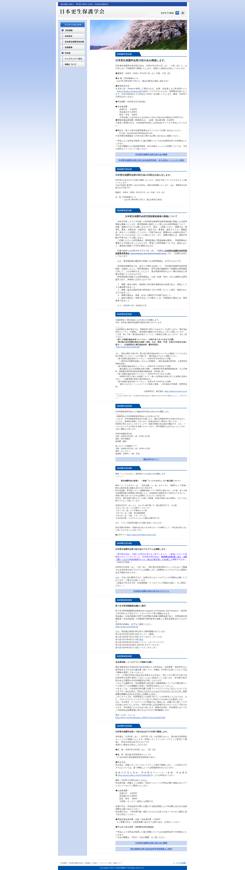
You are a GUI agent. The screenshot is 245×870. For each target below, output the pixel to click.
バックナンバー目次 (105, 863)
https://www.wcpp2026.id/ (126, 627)
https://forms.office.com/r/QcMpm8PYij (135, 775)
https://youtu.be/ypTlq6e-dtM (128, 347)
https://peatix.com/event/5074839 (132, 91)
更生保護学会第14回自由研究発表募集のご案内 (151, 849)
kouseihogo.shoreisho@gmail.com (148, 253)
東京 (141, 639)
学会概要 (64, 863)
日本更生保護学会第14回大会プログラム (151, 591)
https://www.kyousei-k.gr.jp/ (175, 391)
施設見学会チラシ (151, 459)
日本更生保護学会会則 (76, 863)
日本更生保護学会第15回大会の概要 (151, 154)
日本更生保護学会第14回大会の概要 (151, 843)
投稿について (117, 863)
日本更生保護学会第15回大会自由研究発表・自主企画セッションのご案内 (151, 160)
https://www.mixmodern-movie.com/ (141, 535)
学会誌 (94, 863)
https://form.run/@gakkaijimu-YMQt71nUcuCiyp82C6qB (140, 717)
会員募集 (87, 863)
